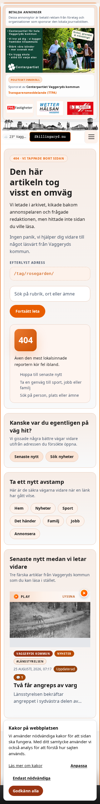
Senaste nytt (26, 456)
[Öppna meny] (91, 136)
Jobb (75, 521)
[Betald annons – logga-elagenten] (80, 108)
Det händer (25, 521)
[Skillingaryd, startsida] (50, 137)
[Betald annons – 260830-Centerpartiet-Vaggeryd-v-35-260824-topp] (50, 50)
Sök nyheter (62, 456)
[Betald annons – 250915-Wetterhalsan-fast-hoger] (50, 108)
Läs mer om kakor (25, 765)
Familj (53, 521)
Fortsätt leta (27, 311)
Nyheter (43, 508)
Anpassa (79, 765)
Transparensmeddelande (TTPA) (32, 92)
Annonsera (24, 533)
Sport (67, 508)
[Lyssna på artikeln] (84, 593)
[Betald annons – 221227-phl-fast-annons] (20, 108)
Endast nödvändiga (32, 778)
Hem (19, 508)
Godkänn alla (26, 790)
